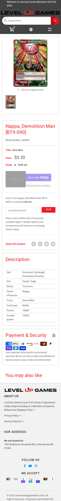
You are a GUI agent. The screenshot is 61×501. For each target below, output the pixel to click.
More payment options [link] (38, 185)
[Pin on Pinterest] (40, 244)
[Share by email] (53, 244)
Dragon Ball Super (17, 140)
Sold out (16, 179)
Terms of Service (13, 421)
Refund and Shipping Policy (18, 410)
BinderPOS (47, 499)
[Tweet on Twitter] (46, 244)
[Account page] (31, 29)
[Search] (55, 21)
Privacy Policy (11, 415)
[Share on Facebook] (33, 244)
